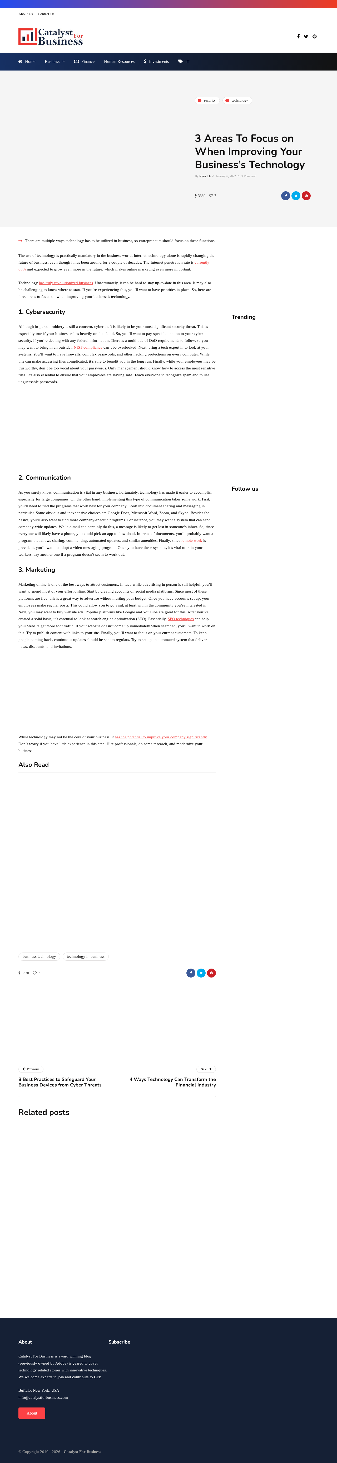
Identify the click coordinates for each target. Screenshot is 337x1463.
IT (187, 61)
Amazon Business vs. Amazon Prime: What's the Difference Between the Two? (90, 931)
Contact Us (46, 14)
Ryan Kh (205, 176)
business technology (39, 956)
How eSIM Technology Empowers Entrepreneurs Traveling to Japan (149, 1170)
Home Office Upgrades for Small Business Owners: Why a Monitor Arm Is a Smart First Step (252, 404)
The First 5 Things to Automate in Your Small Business (145, 1236)
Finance (88, 61)
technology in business (86, 956)
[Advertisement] (117, 429)
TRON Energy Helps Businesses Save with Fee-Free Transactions (148, 1295)
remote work (191, 540)
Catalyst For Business (94, 1055)
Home (30, 61)
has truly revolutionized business (66, 283)
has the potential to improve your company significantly (161, 737)
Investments (159, 61)
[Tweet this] (295, 195)
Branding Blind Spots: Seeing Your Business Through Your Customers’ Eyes (295, 404)
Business (52, 61)
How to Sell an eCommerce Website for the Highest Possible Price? (190, 853)
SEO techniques (181, 619)
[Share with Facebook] (285, 195)
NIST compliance (88, 347)
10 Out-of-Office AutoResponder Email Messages (87, 847)
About (32, 1413)
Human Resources (119, 61)
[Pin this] (306, 195)
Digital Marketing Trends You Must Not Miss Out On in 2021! (192, 911)
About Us (25, 14)
